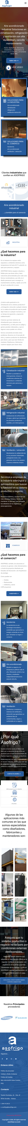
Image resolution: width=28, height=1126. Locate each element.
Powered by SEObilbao (14, 1115)
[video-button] (8, 68)
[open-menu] (25, 3)
